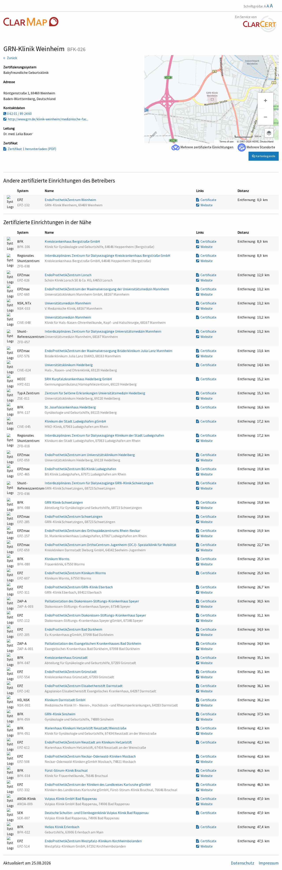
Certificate (207, 199)
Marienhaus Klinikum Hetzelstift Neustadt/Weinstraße (86, 728)
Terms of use (226, 141)
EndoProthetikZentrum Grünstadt (71, 671)
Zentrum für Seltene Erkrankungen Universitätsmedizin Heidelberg (95, 393)
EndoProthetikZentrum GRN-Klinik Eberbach (79, 587)
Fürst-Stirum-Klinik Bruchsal (66, 770)
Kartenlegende (265, 156)
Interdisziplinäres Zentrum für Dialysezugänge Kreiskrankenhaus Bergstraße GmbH (108, 255)
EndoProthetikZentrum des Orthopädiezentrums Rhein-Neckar (93, 530)
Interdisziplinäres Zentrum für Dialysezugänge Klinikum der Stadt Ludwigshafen (105, 435)
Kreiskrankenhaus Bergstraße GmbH (73, 241)
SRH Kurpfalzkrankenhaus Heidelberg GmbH (79, 379)
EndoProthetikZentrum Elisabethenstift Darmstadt (84, 686)
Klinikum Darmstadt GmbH (65, 700)
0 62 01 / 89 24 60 (19, 113)
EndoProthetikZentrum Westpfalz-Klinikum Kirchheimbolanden (93, 841)
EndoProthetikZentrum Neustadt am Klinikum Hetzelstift (89, 742)
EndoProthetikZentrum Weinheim (71, 199)
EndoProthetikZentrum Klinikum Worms (76, 573)
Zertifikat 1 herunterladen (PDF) (31, 149)
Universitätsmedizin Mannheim (68, 303)
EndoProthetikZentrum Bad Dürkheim (74, 629)
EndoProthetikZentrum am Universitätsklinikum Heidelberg (90, 455)
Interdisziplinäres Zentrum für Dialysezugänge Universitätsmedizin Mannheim (103, 331)
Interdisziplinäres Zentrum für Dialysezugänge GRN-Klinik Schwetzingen (99, 483)
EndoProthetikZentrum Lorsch (68, 275)
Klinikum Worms (57, 559)
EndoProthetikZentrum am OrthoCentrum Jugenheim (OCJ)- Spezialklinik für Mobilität (111, 544)
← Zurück (10, 58)
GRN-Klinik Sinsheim (60, 714)
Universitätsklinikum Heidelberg (69, 365)
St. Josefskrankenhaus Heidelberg (70, 407)
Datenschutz (243, 863)
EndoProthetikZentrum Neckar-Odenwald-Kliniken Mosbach (90, 756)
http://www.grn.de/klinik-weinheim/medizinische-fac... (47, 119)
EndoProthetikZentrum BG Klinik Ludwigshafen (81, 469)
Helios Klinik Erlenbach (62, 827)
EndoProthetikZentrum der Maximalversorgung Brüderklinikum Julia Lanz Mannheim (109, 350)
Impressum (269, 863)
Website (206, 205)
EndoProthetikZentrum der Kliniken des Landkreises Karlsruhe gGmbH (98, 784)
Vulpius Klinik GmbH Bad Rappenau (71, 798)
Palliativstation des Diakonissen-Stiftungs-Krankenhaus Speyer (92, 601)
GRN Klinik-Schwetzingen (64, 502)
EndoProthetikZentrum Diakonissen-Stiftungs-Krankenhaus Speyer (96, 615)
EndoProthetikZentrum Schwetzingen (74, 516)
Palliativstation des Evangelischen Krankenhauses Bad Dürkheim (93, 643)
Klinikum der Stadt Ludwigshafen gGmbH (76, 421)
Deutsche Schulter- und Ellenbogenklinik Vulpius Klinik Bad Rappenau (97, 812)
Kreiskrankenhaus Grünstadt (66, 657)
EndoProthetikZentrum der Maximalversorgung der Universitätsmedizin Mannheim (107, 289)
